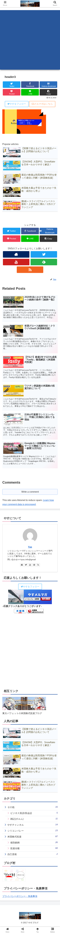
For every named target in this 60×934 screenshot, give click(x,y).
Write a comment (30, 492)
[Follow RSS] (30, 269)
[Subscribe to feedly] (44, 262)
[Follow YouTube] (16, 262)
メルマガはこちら (43, 104)
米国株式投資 (32, 836)
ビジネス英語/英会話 (34, 813)
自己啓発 (32, 854)
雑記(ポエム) (34, 818)
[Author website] (16, 254)
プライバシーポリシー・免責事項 (19, 896)
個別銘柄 (34, 842)
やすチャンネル (32, 824)
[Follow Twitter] (44, 254)
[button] (54, 508)
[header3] (36, 649)
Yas (30, 547)
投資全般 (34, 848)
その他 (32, 807)
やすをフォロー (18, 104)
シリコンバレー (32, 830)
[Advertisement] (30, 40)
